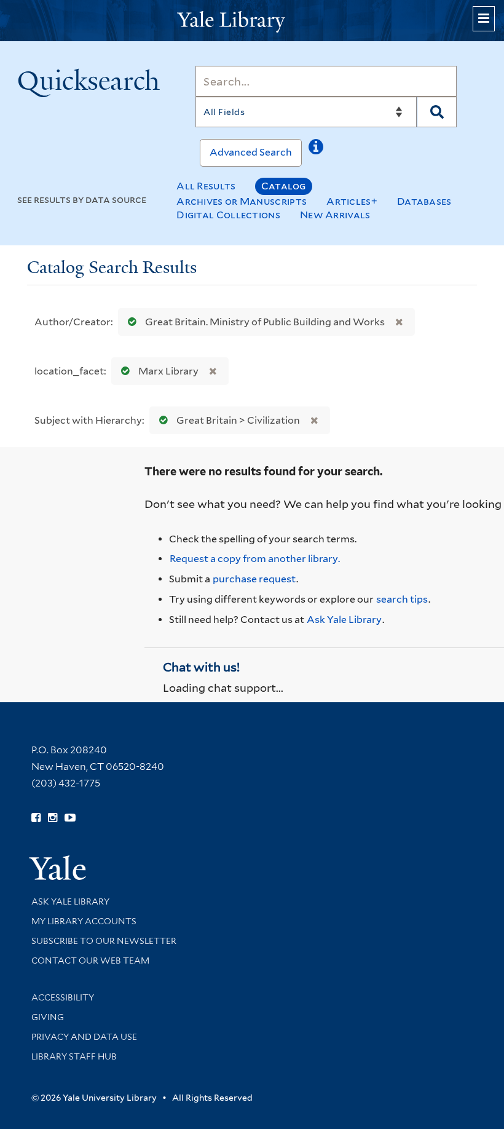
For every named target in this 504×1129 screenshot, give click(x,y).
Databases (424, 201)
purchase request (254, 579)
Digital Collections (228, 215)
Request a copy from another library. (255, 558)
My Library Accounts (83, 921)
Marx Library (168, 371)
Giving (47, 1017)
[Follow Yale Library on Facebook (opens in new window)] (36, 817)
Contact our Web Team (90, 960)
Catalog (283, 186)
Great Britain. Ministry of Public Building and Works (265, 322)
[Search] (437, 112)
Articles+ (351, 201)
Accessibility (62, 997)
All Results (205, 186)
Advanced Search (251, 152)
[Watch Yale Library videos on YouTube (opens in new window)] (70, 817)
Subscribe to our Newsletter (103, 941)
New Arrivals (335, 215)
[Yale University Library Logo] (252, 20)
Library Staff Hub (74, 1056)
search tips (402, 599)
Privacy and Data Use (84, 1037)
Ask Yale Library (344, 619)
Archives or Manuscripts (241, 201)
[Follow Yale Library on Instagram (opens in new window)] (52, 817)
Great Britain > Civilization (238, 420)
